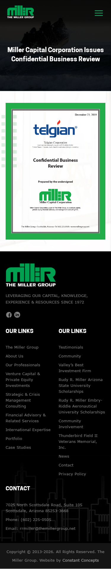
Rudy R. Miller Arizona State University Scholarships (81, 385)
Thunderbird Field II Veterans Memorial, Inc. (78, 441)
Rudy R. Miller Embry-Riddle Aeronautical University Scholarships (82, 406)
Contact (66, 465)
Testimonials (71, 347)
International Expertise (28, 429)
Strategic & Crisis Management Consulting (23, 400)
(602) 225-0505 (36, 519)
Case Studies (18, 447)
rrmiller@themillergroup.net (47, 528)
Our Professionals (23, 364)
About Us (14, 356)
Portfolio (14, 438)
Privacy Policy (72, 473)
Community (70, 356)
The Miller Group (22, 347)
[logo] (20, 11)
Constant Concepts (80, 560)
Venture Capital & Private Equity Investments (23, 379)
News (64, 456)
